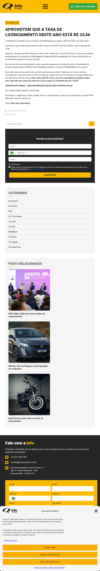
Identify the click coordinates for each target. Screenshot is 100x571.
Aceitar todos (50, 547)
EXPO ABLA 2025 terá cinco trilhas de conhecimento (26, 315)
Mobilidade (12, 232)
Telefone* (13, 494)
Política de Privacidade (57, 568)
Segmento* (56, 503)
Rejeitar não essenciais (50, 554)
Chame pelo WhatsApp (84, 6)
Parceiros (12, 237)
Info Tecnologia (15, 216)
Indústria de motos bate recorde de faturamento (25, 419)
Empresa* (56, 494)
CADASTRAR (50, 175)
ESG (10, 211)
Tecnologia (13, 242)
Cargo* (12, 503)
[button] (96, 511)
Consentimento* (14, 164)
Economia (12, 206)
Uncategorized (12, 23)
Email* (54, 484)
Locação (12, 221)
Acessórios (13, 201)
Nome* (12, 484)
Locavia (11, 226)
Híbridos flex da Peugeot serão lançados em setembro (28, 367)
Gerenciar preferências (50, 562)
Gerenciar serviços (10, 540)
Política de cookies (40, 568)
